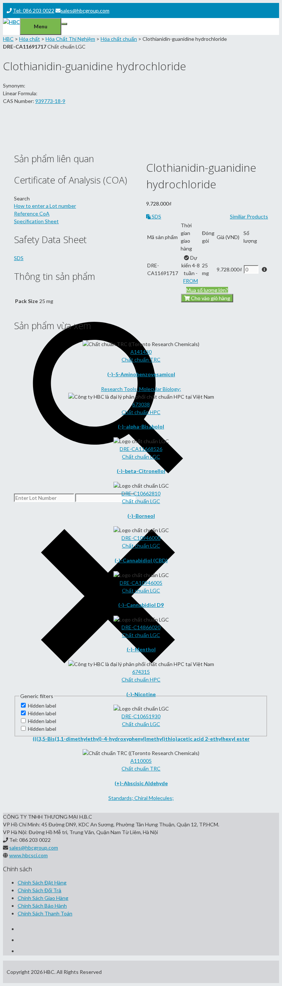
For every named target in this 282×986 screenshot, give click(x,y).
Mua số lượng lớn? (207, 290)
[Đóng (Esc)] (274, 8)
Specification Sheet (36, 221)
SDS (156, 216)
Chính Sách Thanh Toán (45, 913)
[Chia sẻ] (258, 8)
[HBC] (11, 22)
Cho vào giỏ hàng (210, 298)
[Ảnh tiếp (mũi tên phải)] (269, 493)
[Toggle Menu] (64, 24)
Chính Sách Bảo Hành (42, 906)
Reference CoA (32, 213)
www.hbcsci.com (28, 855)
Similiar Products (249, 216)
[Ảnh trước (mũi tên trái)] (13, 493)
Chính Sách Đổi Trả (39, 890)
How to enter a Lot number (45, 206)
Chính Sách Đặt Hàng (42, 882)
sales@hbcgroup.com (33, 847)
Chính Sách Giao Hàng (43, 898)
